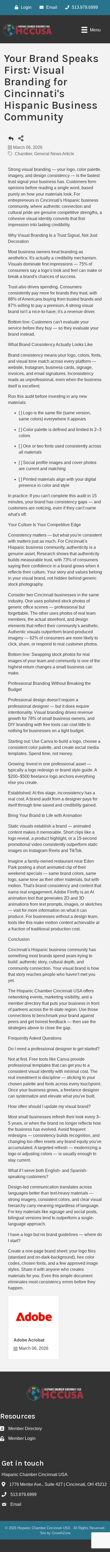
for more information (41, 910)
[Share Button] (21, 138)
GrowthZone (61, 1533)
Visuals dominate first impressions (40, 264)
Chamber (23, 153)
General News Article (54, 153)
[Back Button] (10, 139)
